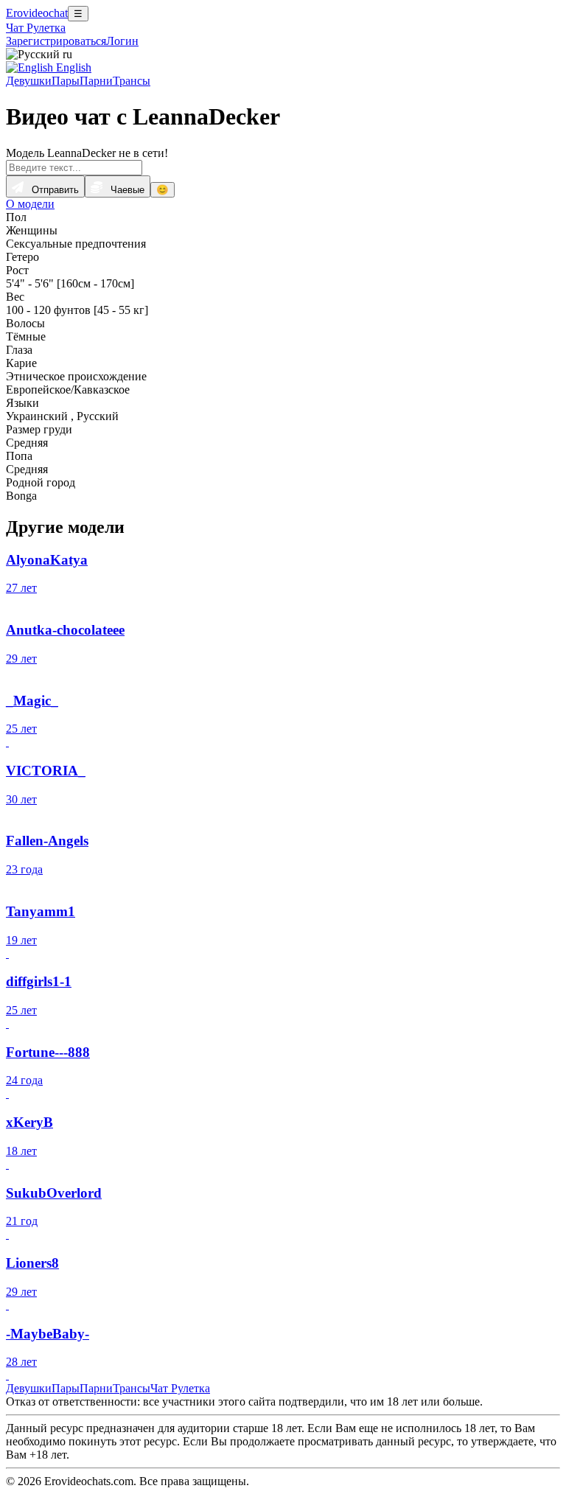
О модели (30, 204)
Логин (122, 41)
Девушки (29, 80)
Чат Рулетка (36, 27)
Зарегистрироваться (56, 41)
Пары (66, 80)
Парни (96, 80)
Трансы (131, 80)
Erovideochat (37, 13)
